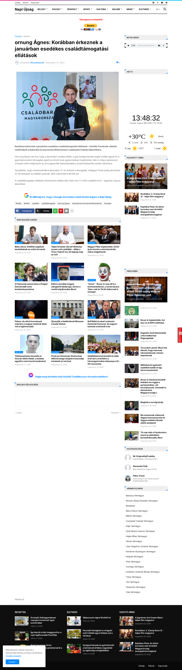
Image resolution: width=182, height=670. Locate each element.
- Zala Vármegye (132, 592)
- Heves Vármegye (133, 541)
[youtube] (162, 3)
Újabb (19, 412)
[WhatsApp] (55, 210)
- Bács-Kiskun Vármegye (136, 511)
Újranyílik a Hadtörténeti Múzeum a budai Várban (67, 322)
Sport (86, 9)
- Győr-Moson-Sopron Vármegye (140, 531)
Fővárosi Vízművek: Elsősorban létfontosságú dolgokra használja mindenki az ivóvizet (67, 358)
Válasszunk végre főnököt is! (97, 617)
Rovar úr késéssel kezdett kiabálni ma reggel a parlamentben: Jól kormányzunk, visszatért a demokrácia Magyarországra (153, 386)
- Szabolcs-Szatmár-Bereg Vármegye (142, 572)
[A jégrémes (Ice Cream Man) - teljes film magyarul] (126, 621)
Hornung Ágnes (64, 203)
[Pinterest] (60, 210)
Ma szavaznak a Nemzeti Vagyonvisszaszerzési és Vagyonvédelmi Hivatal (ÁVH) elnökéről (152, 419)
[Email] (66, 210)
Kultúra (101, 9)
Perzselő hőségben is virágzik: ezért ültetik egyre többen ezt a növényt (98, 633)
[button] (158, 9)
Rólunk (25, 3)
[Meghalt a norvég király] (132, 405)
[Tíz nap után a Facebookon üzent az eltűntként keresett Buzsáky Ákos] (132, 435)
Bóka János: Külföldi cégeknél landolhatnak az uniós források (30, 247)
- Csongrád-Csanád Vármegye (139, 521)
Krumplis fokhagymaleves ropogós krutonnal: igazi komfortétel (43, 620)
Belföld (27, 36)
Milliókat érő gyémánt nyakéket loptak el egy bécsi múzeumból (151, 367)
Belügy (42, 9)
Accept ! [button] (12, 662)
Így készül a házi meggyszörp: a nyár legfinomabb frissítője (46, 633)
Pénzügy (72, 9)
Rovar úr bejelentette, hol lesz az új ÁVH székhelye (152, 321)
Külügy (56, 9)
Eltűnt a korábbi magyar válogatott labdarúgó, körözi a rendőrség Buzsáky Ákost (65, 286)
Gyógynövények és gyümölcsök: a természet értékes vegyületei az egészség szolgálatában (98, 647)
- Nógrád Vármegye (134, 556)
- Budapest (130, 505)
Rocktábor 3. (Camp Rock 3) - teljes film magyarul (152, 195)
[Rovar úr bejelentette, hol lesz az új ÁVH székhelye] (132, 323)
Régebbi (115, 412)
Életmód (144, 9)
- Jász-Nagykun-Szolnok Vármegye (141, 546)
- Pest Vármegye (132, 561)
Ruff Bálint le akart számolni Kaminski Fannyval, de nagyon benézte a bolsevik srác (102, 324)
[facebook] (153, 3)
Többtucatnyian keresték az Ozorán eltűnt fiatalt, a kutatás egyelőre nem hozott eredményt (30, 358)
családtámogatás (48, 203)
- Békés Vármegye (133, 516)
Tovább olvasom (13, 656)
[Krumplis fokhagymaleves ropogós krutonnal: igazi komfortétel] (22, 621)
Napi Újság (24, 9)
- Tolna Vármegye (133, 577)
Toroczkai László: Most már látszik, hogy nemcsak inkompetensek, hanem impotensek (153, 351)
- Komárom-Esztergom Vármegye (140, 551)
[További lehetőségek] (72, 210)
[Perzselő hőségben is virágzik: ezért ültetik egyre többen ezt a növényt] (74, 633)
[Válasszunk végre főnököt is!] (74, 621)
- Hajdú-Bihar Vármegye (136, 536)
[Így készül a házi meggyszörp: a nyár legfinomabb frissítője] (22, 635)
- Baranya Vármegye (134, 495)
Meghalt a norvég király (151, 402)
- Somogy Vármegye (134, 566)
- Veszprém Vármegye (135, 587)
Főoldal (18, 36)
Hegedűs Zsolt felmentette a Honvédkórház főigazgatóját (153, 335)
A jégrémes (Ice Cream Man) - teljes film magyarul (149, 618)
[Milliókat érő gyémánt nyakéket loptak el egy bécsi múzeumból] (132, 368)
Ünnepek (107, 203)
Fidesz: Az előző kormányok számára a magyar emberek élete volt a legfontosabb (31, 324)
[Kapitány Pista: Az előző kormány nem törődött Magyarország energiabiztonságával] (132, 210)
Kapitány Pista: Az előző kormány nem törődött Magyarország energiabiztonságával (152, 210)
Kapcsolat (35, 3)
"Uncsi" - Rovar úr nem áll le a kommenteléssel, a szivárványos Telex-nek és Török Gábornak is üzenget (103, 288)
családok (35, 203)
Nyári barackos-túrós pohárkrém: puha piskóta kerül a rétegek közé (46, 647)
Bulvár (116, 9)
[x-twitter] (158, 3)
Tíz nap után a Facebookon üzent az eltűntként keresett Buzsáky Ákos (153, 435)
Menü (130, 9)
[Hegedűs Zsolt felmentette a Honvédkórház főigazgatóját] (132, 336)
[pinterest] (166, 3)
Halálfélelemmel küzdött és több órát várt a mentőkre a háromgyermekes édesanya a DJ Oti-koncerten (103, 360)
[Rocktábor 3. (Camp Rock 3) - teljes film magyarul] (132, 197)
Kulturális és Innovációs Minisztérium (87, 203)
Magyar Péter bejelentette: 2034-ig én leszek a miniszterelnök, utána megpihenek (104, 249)
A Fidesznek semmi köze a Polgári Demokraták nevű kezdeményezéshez (31, 286)
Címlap (17, 3)
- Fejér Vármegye (132, 526)
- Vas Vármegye (132, 582)
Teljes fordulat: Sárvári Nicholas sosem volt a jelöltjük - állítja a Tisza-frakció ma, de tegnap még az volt (67, 250)
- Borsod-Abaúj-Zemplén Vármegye (141, 500)
